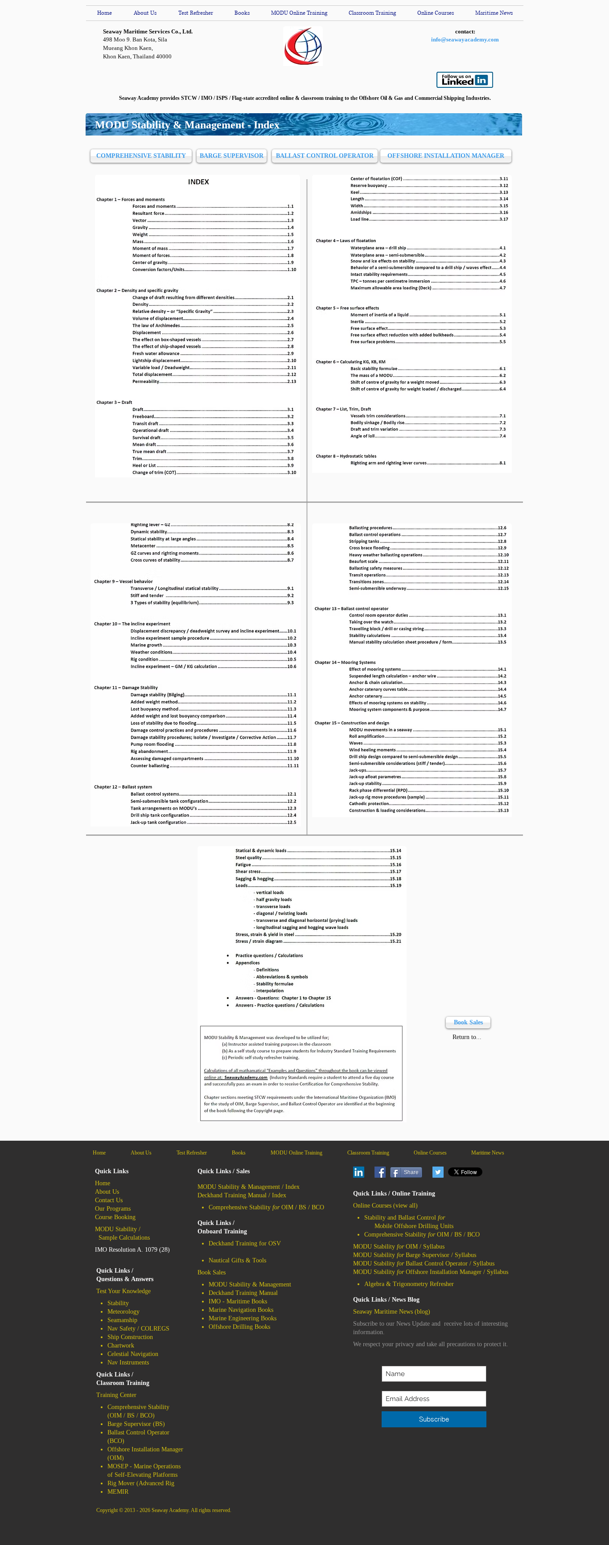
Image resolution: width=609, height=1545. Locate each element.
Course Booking (115, 1217)
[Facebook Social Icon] (380, 1172)
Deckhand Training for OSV (245, 1243)
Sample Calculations (124, 1237)
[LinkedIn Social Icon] (358, 1172)
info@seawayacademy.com (465, 39)
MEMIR (117, 1491)
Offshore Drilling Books (239, 1326)
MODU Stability (116, 1229)
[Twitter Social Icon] (438, 1172)
